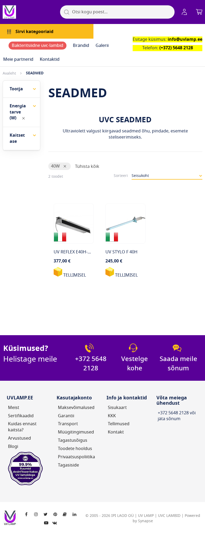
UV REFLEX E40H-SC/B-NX (79, 252)
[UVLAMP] (29, 12)
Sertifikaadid (21, 416)
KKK (112, 416)
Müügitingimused (76, 432)
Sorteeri (121, 176)
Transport (68, 424)
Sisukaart (117, 407)
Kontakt (116, 432)
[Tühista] (23, 118)
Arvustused (19, 438)
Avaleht (9, 73)
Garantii (66, 416)
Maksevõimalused (76, 407)
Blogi (13, 446)
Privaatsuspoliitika (76, 457)
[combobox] (117, 12)
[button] (185, 12)
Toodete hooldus (75, 448)
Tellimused (118, 424)
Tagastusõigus (72, 440)
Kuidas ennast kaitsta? (22, 427)
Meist (13, 407)
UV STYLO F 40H (121, 252)
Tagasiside (68, 465)
